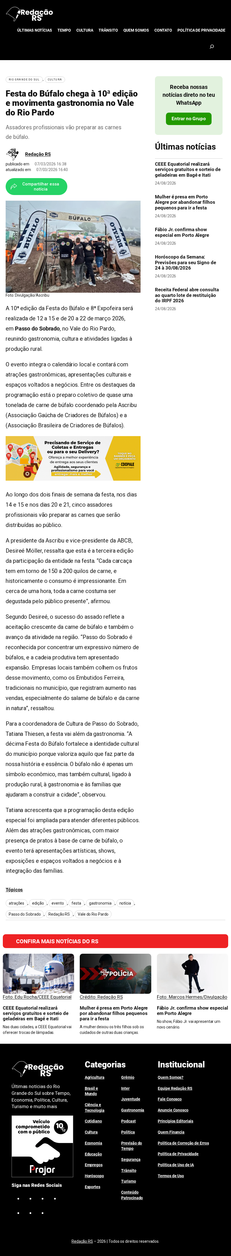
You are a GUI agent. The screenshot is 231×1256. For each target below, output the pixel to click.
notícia (125, 903)
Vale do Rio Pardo (93, 914)
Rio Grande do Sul (24, 79)
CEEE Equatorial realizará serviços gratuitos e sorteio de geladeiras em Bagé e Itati (188, 169)
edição (38, 903)
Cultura (55, 79)
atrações (16, 903)
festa (76, 903)
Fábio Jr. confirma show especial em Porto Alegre (182, 232)
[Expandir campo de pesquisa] (211, 46)
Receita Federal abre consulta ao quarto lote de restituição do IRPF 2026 (187, 295)
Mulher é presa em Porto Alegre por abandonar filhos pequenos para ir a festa (185, 202)
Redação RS (38, 154)
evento (58, 903)
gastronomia (100, 903)
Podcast (128, 1121)
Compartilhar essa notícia (40, 186)
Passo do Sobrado (25, 914)
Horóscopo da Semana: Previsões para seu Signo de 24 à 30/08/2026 (185, 262)
